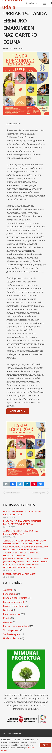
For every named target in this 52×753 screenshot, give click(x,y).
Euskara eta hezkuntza (14, 606)
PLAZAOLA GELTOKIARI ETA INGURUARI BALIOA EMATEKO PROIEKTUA (22, 523)
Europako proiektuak (13, 602)
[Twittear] (20, 484)
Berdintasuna (10, 593)
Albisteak (7, 589)
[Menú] (44, 3)
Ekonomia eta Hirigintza (15, 597)
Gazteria (7, 610)
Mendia (7, 618)
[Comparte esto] (13, 484)
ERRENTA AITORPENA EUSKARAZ (19, 574)
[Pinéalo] (34, 484)
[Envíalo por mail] (6, 484)
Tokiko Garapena (11, 634)
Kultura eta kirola (12, 614)
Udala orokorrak (11, 638)
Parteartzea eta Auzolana (16, 626)
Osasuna (7, 622)
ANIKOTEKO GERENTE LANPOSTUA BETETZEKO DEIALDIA (20, 532)
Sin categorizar (10, 630)
